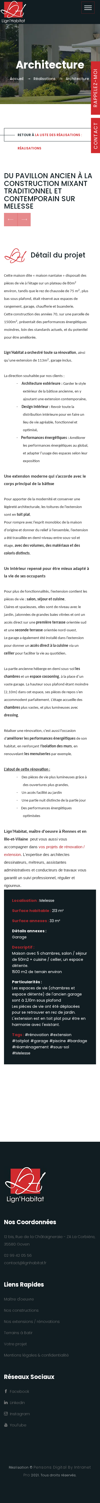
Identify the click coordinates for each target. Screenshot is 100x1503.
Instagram (19, 1414)
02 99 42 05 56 (18, 1255)
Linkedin (16, 1402)
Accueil (16, 78)
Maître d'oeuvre (19, 1299)
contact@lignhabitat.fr (25, 1263)
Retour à (50, 137)
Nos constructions (21, 1310)
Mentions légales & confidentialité (36, 1355)
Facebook (18, 1391)
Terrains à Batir (18, 1332)
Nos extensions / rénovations (32, 1321)
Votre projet (15, 1344)
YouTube (17, 1425)
